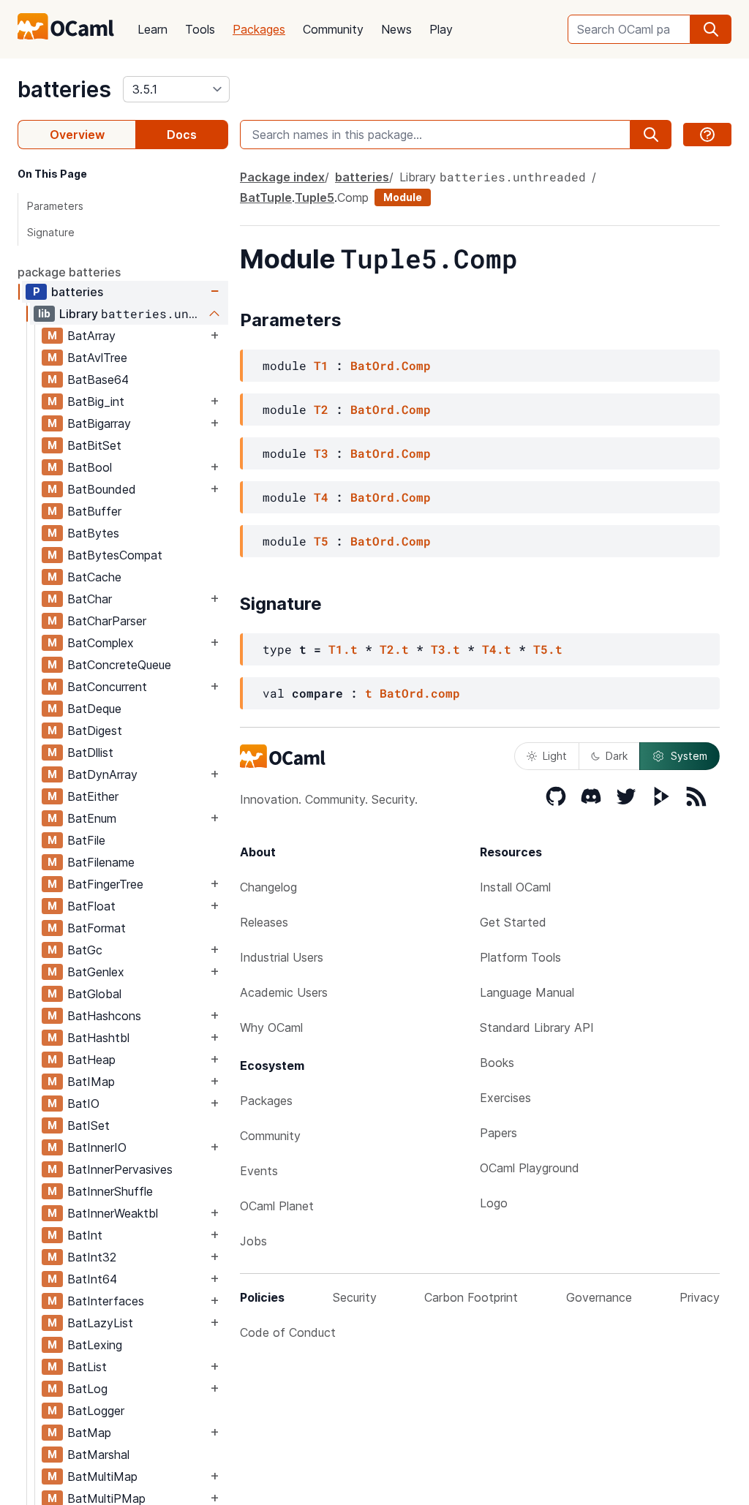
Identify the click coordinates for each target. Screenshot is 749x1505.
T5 (321, 540)
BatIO (83, 1103)
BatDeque (94, 708)
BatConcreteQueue (119, 664)
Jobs (253, 1241)
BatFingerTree (105, 884)
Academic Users (284, 992)
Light (555, 756)
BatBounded (101, 489)
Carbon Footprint (471, 1297)
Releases (264, 922)
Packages (259, 29)
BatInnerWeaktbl (112, 1213)
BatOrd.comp (420, 693)
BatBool (89, 467)
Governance (599, 1297)
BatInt (84, 1235)
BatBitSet (94, 445)
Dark (617, 756)
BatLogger (95, 1410)
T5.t (547, 649)
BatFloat (91, 906)
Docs (182, 134)
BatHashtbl (98, 1037)
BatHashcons (104, 1015)
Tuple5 (314, 197)
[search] (710, 29)
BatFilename (101, 862)
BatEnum (91, 818)
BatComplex (100, 642)
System (689, 756)
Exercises (505, 1097)
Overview (77, 134)
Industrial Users (281, 957)
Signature (51, 232)
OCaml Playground (529, 1168)
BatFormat (96, 928)
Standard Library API (537, 1027)
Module (402, 197)
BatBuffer (94, 511)
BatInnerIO (97, 1147)
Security (355, 1297)
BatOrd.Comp (390, 365)
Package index (282, 177)
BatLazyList (100, 1323)
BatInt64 (92, 1279)
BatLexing (94, 1345)
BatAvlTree (97, 357)
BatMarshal (98, 1454)
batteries (64, 89)
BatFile (86, 840)
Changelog (268, 887)
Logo (494, 1203)
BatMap (89, 1432)
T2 (321, 409)
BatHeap (91, 1059)
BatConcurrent (107, 686)
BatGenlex (95, 972)
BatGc (84, 950)
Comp (353, 197)
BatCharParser (106, 621)
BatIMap (91, 1081)
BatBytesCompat (114, 555)
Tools (200, 29)
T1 (321, 365)
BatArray (91, 335)
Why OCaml (271, 1027)
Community (333, 29)
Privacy (700, 1297)
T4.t (496, 649)
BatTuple (266, 197)
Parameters (55, 206)
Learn (153, 29)
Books (497, 1062)
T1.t (343, 649)
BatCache (94, 577)
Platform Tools (520, 957)
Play (441, 29)
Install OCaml (515, 887)
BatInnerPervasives (120, 1169)
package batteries (69, 272)
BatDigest (94, 730)
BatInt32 (91, 1257)
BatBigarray (99, 423)
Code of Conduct (288, 1332)
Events (259, 1170)
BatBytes (93, 533)
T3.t (445, 649)
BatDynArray (102, 774)
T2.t (394, 649)
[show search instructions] (707, 134)
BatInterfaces (105, 1301)
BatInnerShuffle (110, 1191)
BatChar (89, 599)
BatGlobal (94, 994)
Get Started (513, 922)
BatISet (88, 1125)
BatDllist (90, 752)
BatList (87, 1366)
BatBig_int (95, 401)
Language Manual (527, 992)
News (396, 29)
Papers (498, 1132)
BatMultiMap (102, 1476)
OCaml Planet (277, 1206)
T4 (321, 497)
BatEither (92, 796)
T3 (321, 453)
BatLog (87, 1388)
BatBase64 (98, 379)
